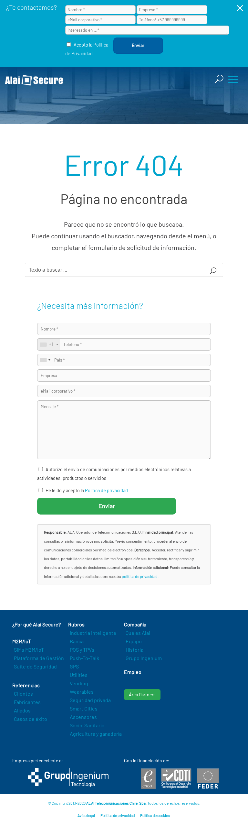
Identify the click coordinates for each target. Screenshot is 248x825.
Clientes (23, 693)
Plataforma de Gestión (39, 658)
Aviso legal (86, 815)
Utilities (79, 675)
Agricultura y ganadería (96, 734)
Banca (77, 641)
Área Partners (142, 694)
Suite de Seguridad (35, 666)
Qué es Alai (138, 633)
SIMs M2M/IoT (29, 649)
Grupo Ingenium (144, 658)
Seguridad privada (90, 700)
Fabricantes (27, 702)
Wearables (82, 692)
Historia (134, 649)
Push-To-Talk (84, 658)
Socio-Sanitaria (87, 725)
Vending (79, 683)
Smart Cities (84, 708)
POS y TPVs (82, 649)
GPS (74, 666)
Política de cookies (155, 815)
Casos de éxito (30, 719)
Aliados (22, 710)
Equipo (134, 641)
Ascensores (83, 717)
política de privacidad (140, 576)
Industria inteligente (93, 633)
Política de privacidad (106, 490)
